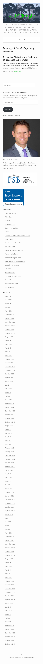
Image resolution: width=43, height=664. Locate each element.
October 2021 (9, 507)
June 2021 (8, 522)
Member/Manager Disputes (13, 258)
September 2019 (10, 600)
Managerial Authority (11, 254)
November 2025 (10, 326)
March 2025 (8, 355)
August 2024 (9, 381)
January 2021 (9, 540)
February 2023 (9, 448)
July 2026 (8, 296)
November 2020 (10, 548)
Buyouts (7, 221)
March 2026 (8, 311)
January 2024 (9, 407)
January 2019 (9, 629)
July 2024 (8, 385)
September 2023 (10, 422)
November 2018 (10, 637)
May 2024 (8, 392)
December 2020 (10, 544)
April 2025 (8, 352)
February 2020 (9, 581)
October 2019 (9, 596)
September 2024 (10, 378)
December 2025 (10, 322)
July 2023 (8, 429)
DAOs (6, 232)
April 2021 (8, 529)
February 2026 (9, 315)
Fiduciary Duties (10, 247)
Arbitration (8, 217)
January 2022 (9, 496)
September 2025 (10, 333)
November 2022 (10, 459)
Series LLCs (8, 280)
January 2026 (9, 318)
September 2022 (10, 466)
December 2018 (10, 633)
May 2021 (8, 526)
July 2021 (8, 518)
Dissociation (9, 239)
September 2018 (10, 644)
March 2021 (8, 533)
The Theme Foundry (27, 658)
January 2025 (9, 363)
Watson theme (14, 658)
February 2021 (9, 537)
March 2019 (8, 622)
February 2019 (9, 626)
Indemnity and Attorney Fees (14, 250)
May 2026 (8, 304)
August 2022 (9, 470)
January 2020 (9, 585)
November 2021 (10, 503)
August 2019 (9, 603)
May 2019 (8, 614)
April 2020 (8, 574)
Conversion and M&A (11, 228)
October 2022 (9, 463)
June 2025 (8, 344)
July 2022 (8, 474)
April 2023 (8, 441)
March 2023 (8, 444)
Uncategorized (9, 287)
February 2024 (9, 404)
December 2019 (10, 589)
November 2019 (10, 592)
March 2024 (8, 400)
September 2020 (10, 555)
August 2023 (9, 426)
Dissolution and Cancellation (14, 243)
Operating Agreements (12, 265)
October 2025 (9, 329)
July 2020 (8, 563)
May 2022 (8, 481)
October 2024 (9, 374)
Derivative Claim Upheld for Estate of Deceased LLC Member (20, 58)
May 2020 (8, 570)
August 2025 (9, 337)
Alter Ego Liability (10, 213)
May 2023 (8, 437)
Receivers (8, 269)
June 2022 (8, 478)
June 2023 (8, 433)
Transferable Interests (11, 284)
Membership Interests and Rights (15, 261)
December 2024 (10, 367)
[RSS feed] (21, 654)
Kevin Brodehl (11, 159)
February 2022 (9, 492)
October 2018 (9, 640)
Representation (10, 272)
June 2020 (8, 566)
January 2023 (9, 452)
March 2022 (8, 489)
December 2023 (10, 411)
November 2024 (10, 370)
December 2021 (10, 500)
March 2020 (8, 577)
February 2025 (9, 359)
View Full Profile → (8, 169)
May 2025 (8, 348)
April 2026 (8, 307)
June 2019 (8, 611)
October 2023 (9, 418)
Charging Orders (10, 224)
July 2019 (8, 607)
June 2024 (8, 389)
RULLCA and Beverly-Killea (13, 276)
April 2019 (8, 618)
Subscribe (8, 109)
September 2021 (10, 511)
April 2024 (8, 396)
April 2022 (8, 485)
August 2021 (9, 514)
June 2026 (8, 300)
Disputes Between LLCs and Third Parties (17, 235)
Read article (17, 71)
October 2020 (9, 551)
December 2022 (10, 455)
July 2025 (8, 341)
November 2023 (10, 415)
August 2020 (9, 559)
